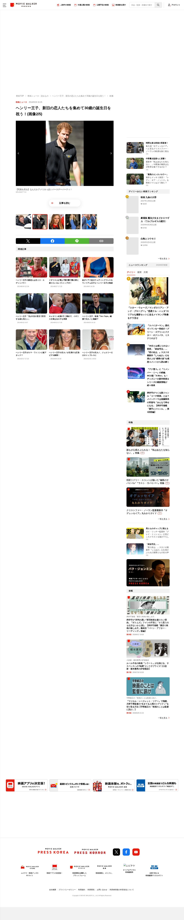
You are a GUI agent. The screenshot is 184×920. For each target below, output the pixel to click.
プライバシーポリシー (67, 890)
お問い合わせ (102, 890)
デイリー (131, 272)
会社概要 (52, 890)
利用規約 (81, 890)
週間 (139, 272)
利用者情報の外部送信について (122, 890)
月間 (145, 272)
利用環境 (91, 890)
